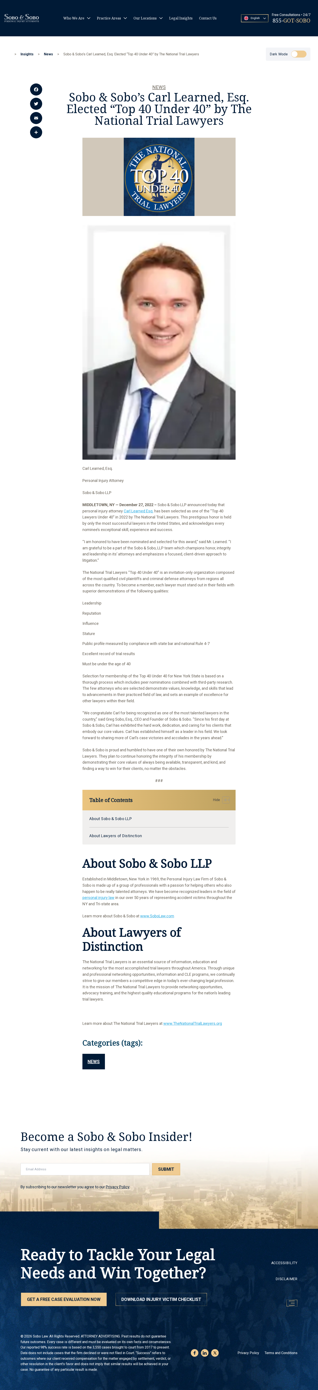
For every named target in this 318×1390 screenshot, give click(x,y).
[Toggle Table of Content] (220, 800)
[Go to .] (11, 54)
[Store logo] (21, 18)
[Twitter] (36, 104)
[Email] (36, 118)
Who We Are (73, 18)
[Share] (36, 132)
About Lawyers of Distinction (115, 835)
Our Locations (145, 18)
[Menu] (291, 1303)
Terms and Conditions (281, 1353)
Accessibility (284, 1263)
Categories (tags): (112, 1043)
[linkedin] (205, 1353)
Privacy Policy (118, 1187)
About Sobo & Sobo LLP (110, 818)
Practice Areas (109, 18)
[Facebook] (36, 89)
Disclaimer (286, 1279)
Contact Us (208, 18)
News (159, 87)
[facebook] (194, 1353)
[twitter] (215, 1353)
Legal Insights (181, 18)
